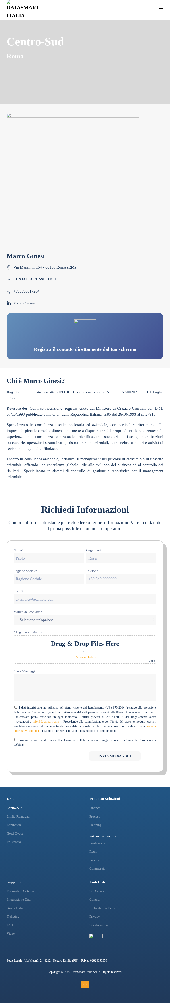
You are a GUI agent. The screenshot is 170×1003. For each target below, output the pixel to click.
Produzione (97, 843)
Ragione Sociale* (26, 571)
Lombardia (14, 825)
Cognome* (93, 550)
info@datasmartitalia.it (47, 721)
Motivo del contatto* (28, 612)
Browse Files (85, 657)
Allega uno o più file (28, 632)
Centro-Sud (14, 808)
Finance (94, 808)
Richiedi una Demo (102, 908)
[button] (161, 10)
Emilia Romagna (18, 816)
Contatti (94, 899)
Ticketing (13, 916)
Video (11, 933)
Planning (95, 825)
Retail (93, 851)
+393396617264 (26, 291)
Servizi (94, 860)
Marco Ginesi (24, 303)
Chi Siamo (96, 891)
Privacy (94, 916)
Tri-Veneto (14, 842)
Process (94, 816)
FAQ (10, 925)
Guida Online (16, 908)
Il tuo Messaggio (25, 671)
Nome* (19, 550)
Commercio (97, 868)
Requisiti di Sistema (20, 891)
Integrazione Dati (19, 899)
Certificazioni (98, 925)
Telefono (92, 571)
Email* (18, 591)
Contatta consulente (35, 279)
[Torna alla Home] (22, 10)
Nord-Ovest (15, 833)
